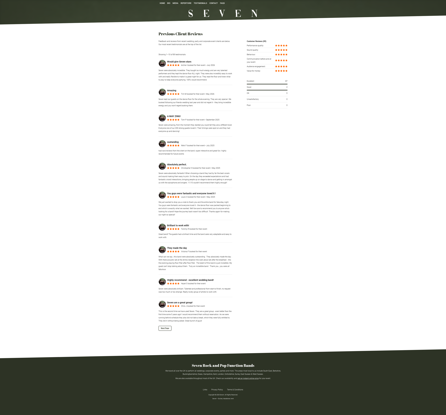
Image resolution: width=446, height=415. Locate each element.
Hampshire (207, 374)
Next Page (165, 328)
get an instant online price (248, 378)
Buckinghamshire (190, 374)
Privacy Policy (217, 390)
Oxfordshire (229, 374)
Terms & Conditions (235, 390)
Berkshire (276, 371)
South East (267, 371)
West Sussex (258, 374)
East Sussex (246, 374)
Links (205, 390)
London (221, 374)
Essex (200, 374)
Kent (215, 374)
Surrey (237, 374)
